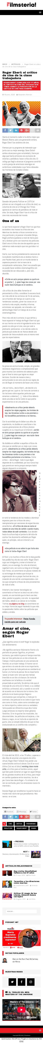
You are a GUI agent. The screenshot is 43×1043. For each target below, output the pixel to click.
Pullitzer (8, 828)
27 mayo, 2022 (20, 875)
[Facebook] (21, 982)
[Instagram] (31, 982)
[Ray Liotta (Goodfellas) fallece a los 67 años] (7, 873)
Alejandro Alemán (25, 95)
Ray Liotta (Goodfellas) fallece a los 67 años (25, 872)
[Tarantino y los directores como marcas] (7, 884)
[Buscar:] (21, 911)
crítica (19, 824)
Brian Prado (31, 875)
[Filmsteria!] (21, 8)
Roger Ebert (22, 828)
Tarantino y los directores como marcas (26, 882)
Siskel (33, 828)
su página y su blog (16, 603)
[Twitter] (12, 982)
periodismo (31, 824)
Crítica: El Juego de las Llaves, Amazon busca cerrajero (25, 895)
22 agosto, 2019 (20, 899)
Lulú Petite (32, 899)
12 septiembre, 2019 (21, 885)
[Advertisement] (21, 37)
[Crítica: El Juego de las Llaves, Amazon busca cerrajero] (7, 896)
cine (10, 824)
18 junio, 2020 (9, 95)
